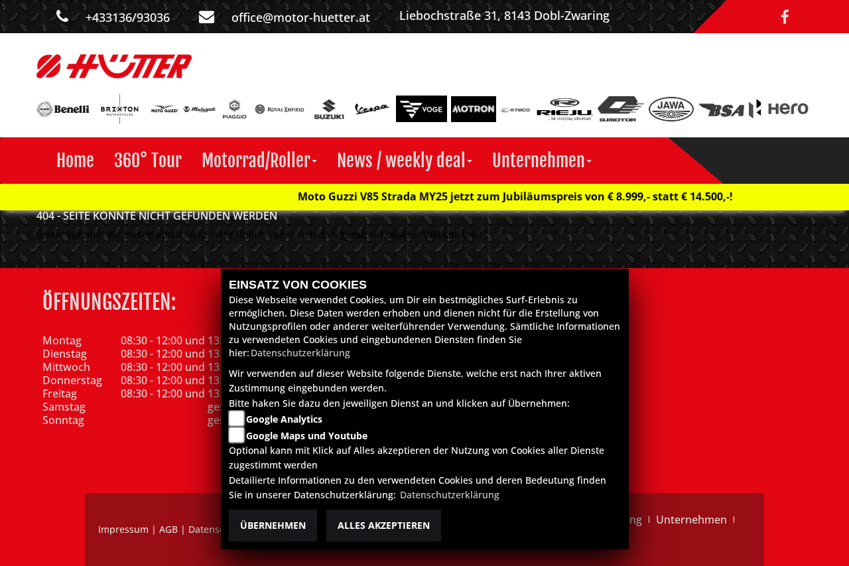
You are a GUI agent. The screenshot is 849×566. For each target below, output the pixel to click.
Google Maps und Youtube (306, 435)
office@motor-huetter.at (300, 17)
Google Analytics (284, 419)
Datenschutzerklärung (300, 352)
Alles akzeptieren (384, 525)
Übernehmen (273, 525)
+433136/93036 (128, 17)
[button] (259, 160)
